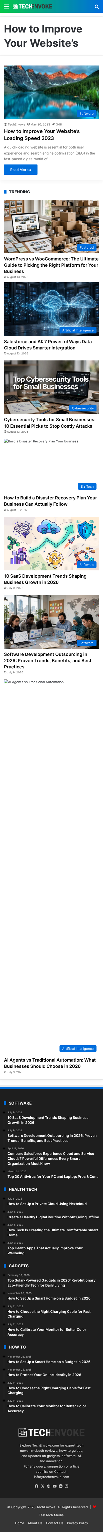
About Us (35, 1523)
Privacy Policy (77, 1523)
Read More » (20, 169)
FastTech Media (51, 1515)
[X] (43, 1486)
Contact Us (55, 1523)
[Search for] (96, 8)
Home (19, 1523)
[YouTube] (55, 1486)
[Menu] (6, 8)
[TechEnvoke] (32, 6)
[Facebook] (37, 1486)
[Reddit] (61, 1486)
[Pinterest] (49, 1486)
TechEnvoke (16, 124)
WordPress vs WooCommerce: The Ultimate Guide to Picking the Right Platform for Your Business (51, 265)
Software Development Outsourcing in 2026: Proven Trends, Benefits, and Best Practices (48, 660)
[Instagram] (67, 1486)
